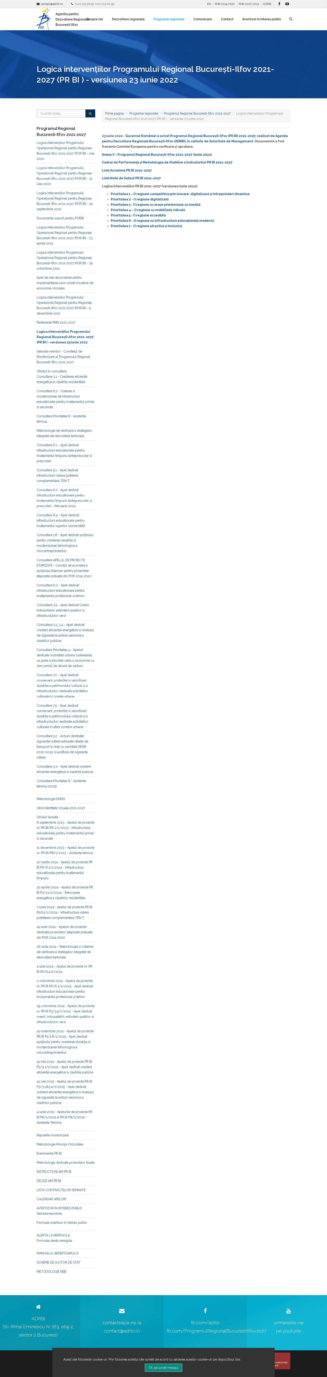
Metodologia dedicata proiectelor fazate (66, 1162)
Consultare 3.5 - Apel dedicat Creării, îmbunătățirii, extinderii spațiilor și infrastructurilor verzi (63, 610)
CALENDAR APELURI (51, 1199)
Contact (227, 19)
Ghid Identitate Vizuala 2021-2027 (61, 808)
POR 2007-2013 (249, 4)
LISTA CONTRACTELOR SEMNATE (61, 1190)
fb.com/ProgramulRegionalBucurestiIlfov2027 (216, 1331)
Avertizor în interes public (261, 19)
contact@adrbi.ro (52, 4)
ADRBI (267, 4)
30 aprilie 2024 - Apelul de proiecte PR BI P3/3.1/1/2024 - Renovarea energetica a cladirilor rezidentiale (65, 892)
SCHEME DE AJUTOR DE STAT (58, 1262)
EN (209, 4)
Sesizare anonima (49, 1213)
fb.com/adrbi (205, 1322)
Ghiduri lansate (47, 817)
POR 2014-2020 (225, 4)
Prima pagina (114, 113)
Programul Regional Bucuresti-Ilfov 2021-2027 (197, 113)
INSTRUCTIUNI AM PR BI (54, 1171)
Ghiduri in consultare (52, 371)
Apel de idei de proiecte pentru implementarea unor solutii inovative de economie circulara (65, 283)
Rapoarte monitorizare (53, 1135)
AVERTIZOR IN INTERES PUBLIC (59, 1208)
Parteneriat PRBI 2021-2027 (56, 322)
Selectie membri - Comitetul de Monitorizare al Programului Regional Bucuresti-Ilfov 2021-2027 (63, 357)
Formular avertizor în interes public (62, 1222)
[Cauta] (90, 113)
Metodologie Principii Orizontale (60, 1144)
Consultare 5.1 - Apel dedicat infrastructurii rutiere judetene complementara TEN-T (57, 475)
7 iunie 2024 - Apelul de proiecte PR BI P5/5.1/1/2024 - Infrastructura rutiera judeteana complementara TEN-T (64, 912)
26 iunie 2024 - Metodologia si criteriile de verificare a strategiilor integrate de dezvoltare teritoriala (65, 952)
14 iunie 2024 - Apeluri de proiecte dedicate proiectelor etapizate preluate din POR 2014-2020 (65, 932)
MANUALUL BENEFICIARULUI (58, 1253)
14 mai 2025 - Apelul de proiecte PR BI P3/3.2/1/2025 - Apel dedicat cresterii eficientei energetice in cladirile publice (65, 1067)
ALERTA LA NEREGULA (53, 1235)
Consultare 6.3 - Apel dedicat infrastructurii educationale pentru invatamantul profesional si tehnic (61, 590)
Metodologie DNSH (51, 799)
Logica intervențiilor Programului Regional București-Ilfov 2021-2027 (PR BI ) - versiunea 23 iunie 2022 (65, 337)
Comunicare (202, 19)
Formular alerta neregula (54, 1240)
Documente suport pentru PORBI (60, 218)
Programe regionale (168, 19)
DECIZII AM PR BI (49, 1181)
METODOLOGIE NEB (51, 1271)
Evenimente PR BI (49, 1153)
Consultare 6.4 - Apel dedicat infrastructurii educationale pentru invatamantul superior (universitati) (61, 520)
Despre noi (95, 19)
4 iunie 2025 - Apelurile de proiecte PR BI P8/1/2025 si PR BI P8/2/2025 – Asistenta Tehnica (64, 1117)
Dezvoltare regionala (128, 19)
